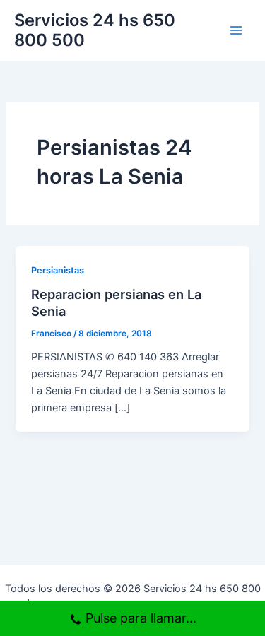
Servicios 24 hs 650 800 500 (94, 30)
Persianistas (57, 270)
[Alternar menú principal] (236, 30)
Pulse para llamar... (141, 618)
